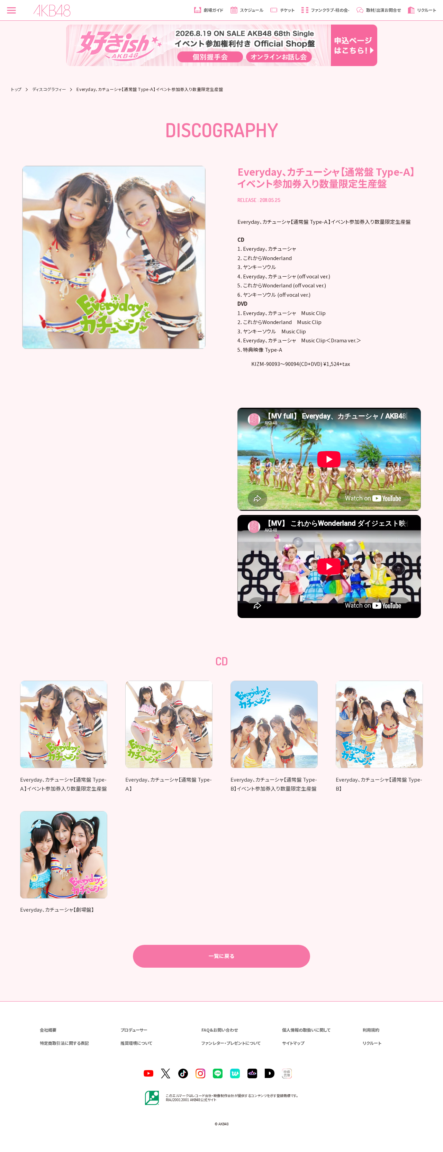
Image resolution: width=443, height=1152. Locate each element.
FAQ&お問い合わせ (219, 1030)
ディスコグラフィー (49, 89)
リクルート (372, 1043)
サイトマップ (293, 1043)
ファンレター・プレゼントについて (231, 1043)
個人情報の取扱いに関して (306, 1030)
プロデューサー (133, 1030)
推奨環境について (136, 1043)
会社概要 (48, 1030)
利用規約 (371, 1030)
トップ (16, 89)
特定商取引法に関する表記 (64, 1043)
